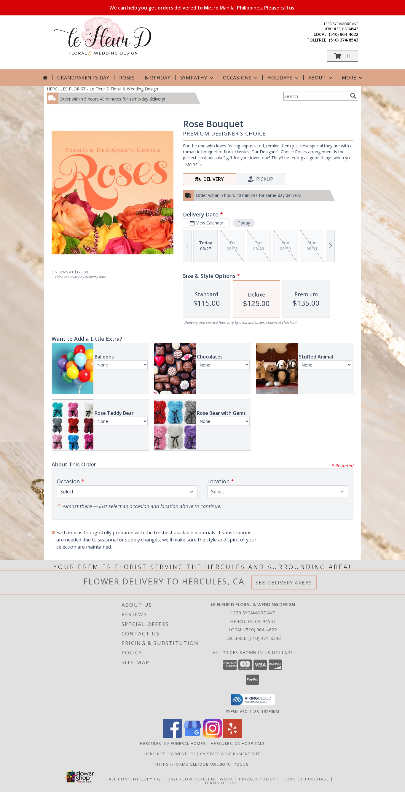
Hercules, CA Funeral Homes (173, 743)
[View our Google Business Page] (192, 736)
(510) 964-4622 (343, 34)
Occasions (237, 77)
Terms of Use (221, 782)
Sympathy (193, 77)
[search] (353, 96)
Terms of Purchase (305, 779)
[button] (342, 56)
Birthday (157, 77)
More (349, 77)
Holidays (279, 77)
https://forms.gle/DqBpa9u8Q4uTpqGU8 (202, 764)
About (317, 77)
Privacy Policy (257, 779)
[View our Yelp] (232, 736)
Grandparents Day (83, 77)
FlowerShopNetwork (206, 779)
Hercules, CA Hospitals (238, 743)
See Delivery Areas (284, 582)
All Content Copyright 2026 (144, 779)
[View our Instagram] (212, 736)
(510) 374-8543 (343, 40)
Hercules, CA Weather (169, 753)
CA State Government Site (230, 753)
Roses (127, 77)
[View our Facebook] (172, 736)
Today (244, 223)
